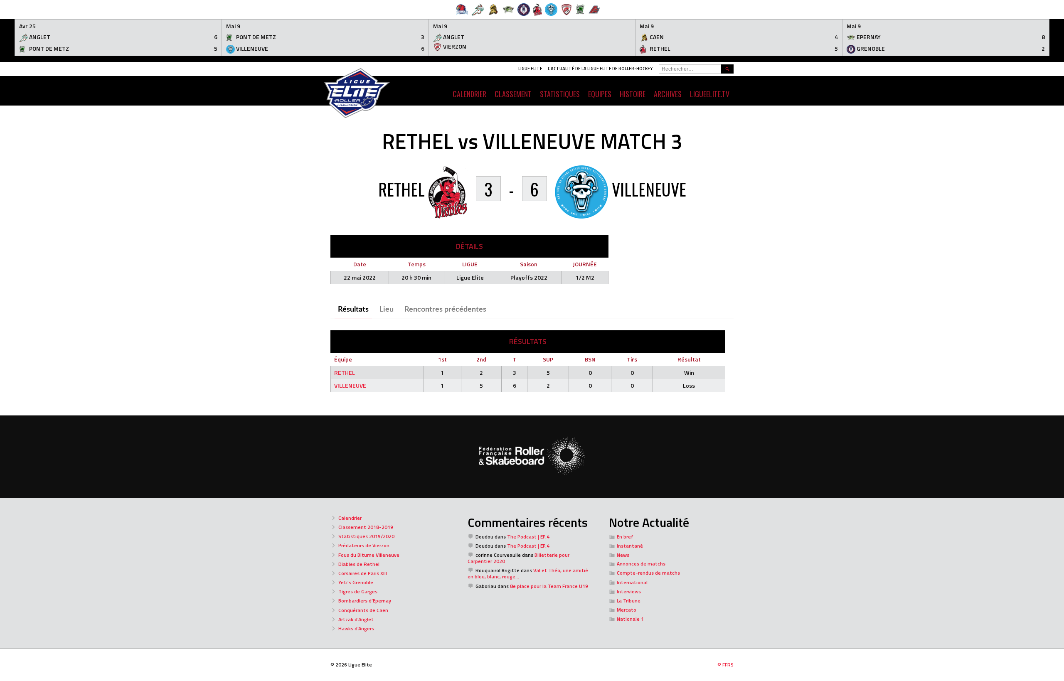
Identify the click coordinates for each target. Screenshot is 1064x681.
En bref (625, 537)
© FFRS (725, 665)
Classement (513, 94)
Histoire (632, 94)
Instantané (630, 546)
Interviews (629, 591)
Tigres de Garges (357, 591)
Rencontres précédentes (445, 309)
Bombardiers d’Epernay (364, 601)
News (623, 555)
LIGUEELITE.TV (709, 94)
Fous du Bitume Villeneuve (368, 555)
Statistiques (560, 94)
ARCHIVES (668, 94)
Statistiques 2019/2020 (366, 536)
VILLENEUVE (350, 385)
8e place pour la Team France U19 (549, 586)
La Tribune (628, 601)
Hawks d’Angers (356, 628)
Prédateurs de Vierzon (363, 545)
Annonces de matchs (641, 564)
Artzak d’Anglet (356, 619)
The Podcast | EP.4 (528, 537)
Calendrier (350, 518)
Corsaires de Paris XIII (362, 573)
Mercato (626, 610)
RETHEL (344, 372)
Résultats (353, 309)
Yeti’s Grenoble (355, 582)
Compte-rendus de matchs (648, 573)
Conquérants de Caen (363, 610)
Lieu (386, 309)
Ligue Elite (530, 68)
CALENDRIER (469, 94)
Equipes (599, 94)
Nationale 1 (630, 619)
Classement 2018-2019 (365, 527)
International (632, 582)
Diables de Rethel (358, 564)
